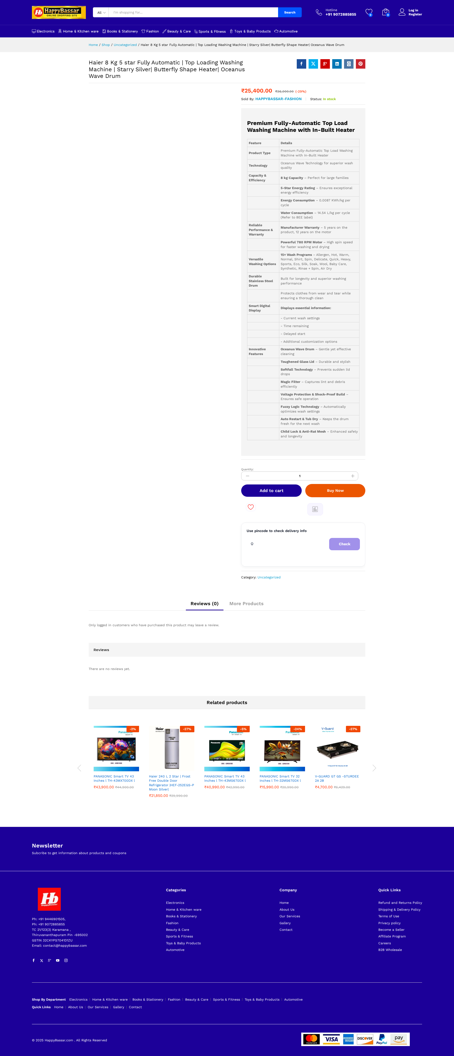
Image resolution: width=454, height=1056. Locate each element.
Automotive (288, 31)
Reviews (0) (205, 603)
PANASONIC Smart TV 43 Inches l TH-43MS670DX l (225, 778)
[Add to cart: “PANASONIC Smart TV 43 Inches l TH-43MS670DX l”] (208, 766)
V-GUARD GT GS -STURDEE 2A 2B (337, 778)
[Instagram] (66, 961)
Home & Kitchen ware (81, 31)
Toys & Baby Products (252, 31)
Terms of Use (388, 916)
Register (415, 14)
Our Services (289, 916)
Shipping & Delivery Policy (399, 909)
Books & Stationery (122, 31)
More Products (246, 603)
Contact (285, 930)
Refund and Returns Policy (400, 903)
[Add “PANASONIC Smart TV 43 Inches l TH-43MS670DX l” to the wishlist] (230, 766)
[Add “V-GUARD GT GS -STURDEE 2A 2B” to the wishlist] (341, 766)
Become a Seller (391, 930)
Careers (384, 943)
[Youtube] (58, 960)
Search (290, 12)
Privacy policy (389, 923)
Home (284, 903)
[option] (116, 758)
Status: (316, 99)
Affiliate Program (392, 936)
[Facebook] (34, 960)
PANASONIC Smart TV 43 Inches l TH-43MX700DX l (114, 778)
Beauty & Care (179, 31)
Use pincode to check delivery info (277, 531)
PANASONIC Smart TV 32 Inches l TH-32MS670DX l (280, 778)
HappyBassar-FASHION (278, 99)
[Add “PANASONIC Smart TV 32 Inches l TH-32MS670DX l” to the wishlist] (285, 766)
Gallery (285, 923)
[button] (315, 509)
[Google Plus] (50, 960)
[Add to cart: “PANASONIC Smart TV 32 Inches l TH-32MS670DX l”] (264, 766)
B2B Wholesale (390, 950)
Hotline (331, 10)
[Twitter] (42, 960)
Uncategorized (269, 577)
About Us (286, 909)
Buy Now (335, 490)
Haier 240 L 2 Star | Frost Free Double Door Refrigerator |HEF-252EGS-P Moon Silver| (171, 782)
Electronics (46, 31)
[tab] (204, 605)
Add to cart (272, 490)
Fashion (152, 31)
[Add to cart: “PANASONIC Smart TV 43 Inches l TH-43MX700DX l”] (98, 766)
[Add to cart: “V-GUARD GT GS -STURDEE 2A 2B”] (319, 766)
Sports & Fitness (212, 31)
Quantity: (247, 469)
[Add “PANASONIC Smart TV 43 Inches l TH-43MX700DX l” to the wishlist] (119, 766)
